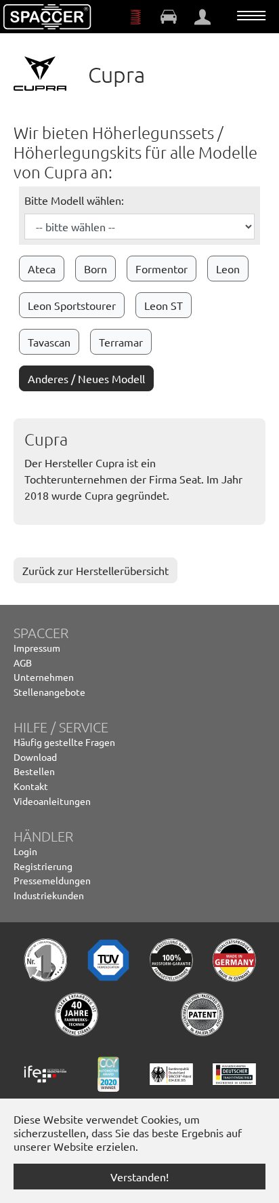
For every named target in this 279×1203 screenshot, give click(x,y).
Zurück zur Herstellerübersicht (95, 570)
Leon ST (163, 305)
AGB (23, 662)
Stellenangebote (49, 692)
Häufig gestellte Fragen (64, 742)
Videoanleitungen (52, 801)
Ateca (42, 268)
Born (95, 268)
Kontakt (31, 786)
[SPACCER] (47, 17)
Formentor (161, 268)
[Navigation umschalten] (251, 15)
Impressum (37, 648)
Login (25, 851)
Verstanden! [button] (139, 1176)
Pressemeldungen (52, 880)
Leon (228, 268)
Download (35, 757)
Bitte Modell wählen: (74, 200)
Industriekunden (49, 895)
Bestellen (34, 771)
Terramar (121, 342)
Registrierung (43, 866)
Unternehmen (44, 677)
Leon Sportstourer (72, 305)
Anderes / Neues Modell (86, 378)
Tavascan (49, 342)
